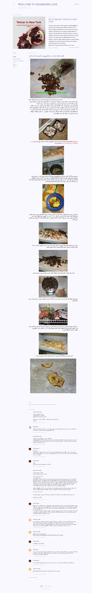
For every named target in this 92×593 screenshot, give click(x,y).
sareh (34, 549)
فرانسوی (15, 64)
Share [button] (50, 47)
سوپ (14, 62)
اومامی (46, 328)
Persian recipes (16, 58)
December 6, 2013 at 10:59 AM (39, 456)
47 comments (55, 47)
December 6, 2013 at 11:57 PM (39, 527)
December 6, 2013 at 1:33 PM (39, 499)
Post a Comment (33, 577)
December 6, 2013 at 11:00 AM (39, 466)
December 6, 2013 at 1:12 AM (39, 432)
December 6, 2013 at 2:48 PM (39, 515)
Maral (34, 426)
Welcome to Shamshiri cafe (37, 4)
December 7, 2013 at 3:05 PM (39, 545)
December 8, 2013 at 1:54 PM (39, 564)
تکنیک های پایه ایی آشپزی (18, 60)
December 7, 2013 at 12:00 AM (39, 537)
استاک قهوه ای (51, 216)
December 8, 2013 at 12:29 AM (39, 556)
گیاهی (14, 66)
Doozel (35, 448)
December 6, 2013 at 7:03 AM (39, 444)
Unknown (35, 519)
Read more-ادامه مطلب (74, 47)
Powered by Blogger (47, 586)
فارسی (29, 8)
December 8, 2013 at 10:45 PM (39, 574)
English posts (22, 8)
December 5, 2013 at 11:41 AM (39, 422)
